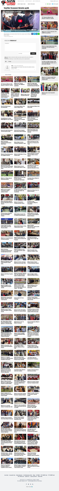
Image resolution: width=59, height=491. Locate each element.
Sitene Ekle (40, 476)
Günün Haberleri (19, 475)
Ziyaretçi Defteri (33, 476)
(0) (16, 69)
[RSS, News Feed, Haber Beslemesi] (31, 484)
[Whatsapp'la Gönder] (39, 34)
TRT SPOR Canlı (21, 476)
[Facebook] (32, 34)
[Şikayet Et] (34, 69)
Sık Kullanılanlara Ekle (27, 475)
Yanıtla (13, 69)
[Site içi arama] (33, 484)
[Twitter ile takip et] (28, 484)
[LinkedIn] (36, 34)
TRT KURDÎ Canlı (51, 475)
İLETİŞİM (38, 475)
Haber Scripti (28, 486)
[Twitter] (34, 34)
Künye (34, 475)
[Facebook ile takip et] (26, 484)
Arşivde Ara (27, 476)
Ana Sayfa (6, 475)
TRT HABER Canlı (44, 475)
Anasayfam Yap (12, 475)
